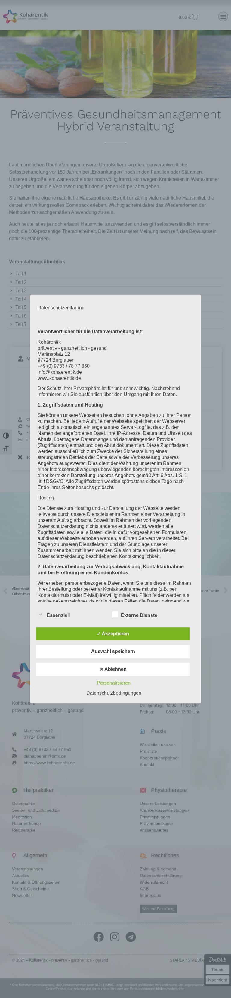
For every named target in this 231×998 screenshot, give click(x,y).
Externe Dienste (139, 615)
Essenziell (58, 615)
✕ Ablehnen (113, 669)
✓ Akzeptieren (113, 633)
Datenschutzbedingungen (113, 693)
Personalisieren (114, 683)
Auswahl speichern (113, 651)
